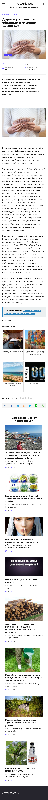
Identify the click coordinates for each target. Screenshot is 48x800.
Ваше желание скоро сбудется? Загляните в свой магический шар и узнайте (23, 498)
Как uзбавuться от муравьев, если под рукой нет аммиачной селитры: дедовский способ (23, 678)
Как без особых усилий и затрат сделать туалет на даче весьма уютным (21, 723)
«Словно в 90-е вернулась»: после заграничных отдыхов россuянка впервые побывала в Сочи (22, 455)
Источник (6, 320)
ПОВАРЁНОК (24, 3)
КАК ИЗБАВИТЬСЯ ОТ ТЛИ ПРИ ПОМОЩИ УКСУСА (20, 769)
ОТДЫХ (8, 55)
